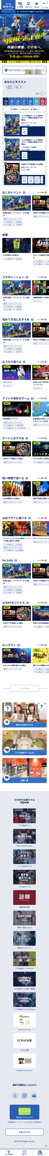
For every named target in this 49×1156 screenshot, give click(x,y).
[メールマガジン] (34, 1095)
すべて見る (24, 688)
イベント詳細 (25, 125)
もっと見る (40, 192)
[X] (15, 1095)
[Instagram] (24, 1095)
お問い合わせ (24, 1132)
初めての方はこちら (17, 70)
